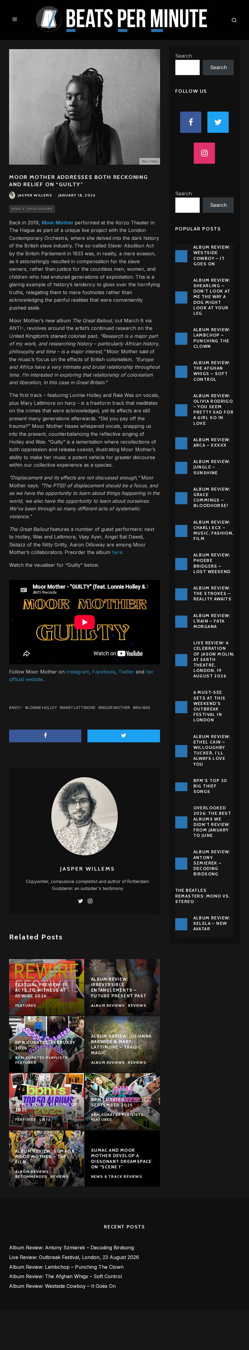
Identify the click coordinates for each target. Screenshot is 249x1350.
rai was (142, 707)
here (117, 552)
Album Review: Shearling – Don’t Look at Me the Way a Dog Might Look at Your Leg (211, 296)
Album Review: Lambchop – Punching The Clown (211, 338)
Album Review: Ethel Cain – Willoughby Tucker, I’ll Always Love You (211, 750)
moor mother (115, 707)
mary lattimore (78, 707)
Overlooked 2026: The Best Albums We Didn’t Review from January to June (212, 821)
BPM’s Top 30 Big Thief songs (210, 786)
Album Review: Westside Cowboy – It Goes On (211, 255)
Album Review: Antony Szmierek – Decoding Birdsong (211, 863)
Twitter (126, 672)
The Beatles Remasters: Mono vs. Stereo (202, 896)
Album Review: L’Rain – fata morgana (211, 621)
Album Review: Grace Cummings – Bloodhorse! (211, 497)
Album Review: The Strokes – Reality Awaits (212, 593)
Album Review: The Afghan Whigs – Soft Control (211, 371)
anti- (17, 707)
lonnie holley (42, 707)
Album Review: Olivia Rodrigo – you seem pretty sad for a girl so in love (213, 409)
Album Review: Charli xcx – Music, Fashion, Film (213, 530)
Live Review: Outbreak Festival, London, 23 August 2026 (74, 1257)
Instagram (77, 672)
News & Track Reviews (32, 208)
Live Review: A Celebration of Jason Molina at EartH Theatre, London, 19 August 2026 (214, 659)
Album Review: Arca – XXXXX (211, 442)
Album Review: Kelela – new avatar (211, 923)
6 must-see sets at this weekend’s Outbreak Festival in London (209, 706)
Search (183, 56)
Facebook (103, 672)
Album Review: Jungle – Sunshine (211, 467)
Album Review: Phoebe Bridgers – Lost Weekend (212, 563)
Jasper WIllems (35, 195)
